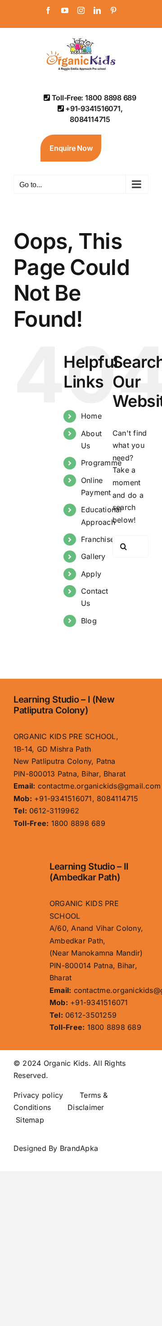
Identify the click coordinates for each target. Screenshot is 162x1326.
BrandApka (79, 1148)
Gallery (93, 556)
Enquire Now (71, 148)
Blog (89, 620)
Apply (91, 573)
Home (91, 415)
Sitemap (30, 1119)
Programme (101, 462)
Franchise (97, 539)
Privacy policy (38, 1095)
